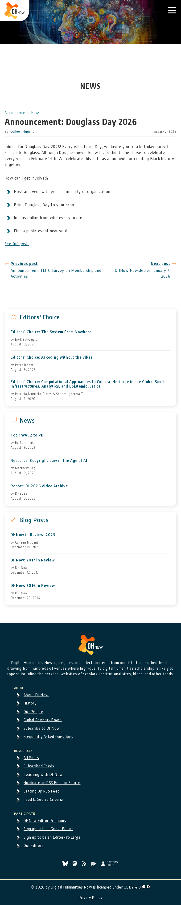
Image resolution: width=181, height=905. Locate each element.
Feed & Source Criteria (43, 799)
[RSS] (84, 864)
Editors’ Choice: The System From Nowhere (51, 332)
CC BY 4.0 (132, 887)
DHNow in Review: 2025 (33, 535)
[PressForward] (94, 864)
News (35, 113)
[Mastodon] (75, 864)
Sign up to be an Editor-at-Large (52, 837)
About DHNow (36, 695)
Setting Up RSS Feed (42, 791)
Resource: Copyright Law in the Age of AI (49, 460)
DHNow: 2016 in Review (33, 585)
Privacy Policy (91, 897)
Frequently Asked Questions (48, 736)
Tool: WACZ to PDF (28, 435)
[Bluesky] (65, 864)
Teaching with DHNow (43, 774)
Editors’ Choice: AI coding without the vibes (51, 357)
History (30, 703)
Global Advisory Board (43, 719)
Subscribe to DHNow (42, 728)
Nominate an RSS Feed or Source (52, 782)
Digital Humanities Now (71, 887)
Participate (24, 813)
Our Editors (34, 845)
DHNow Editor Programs (45, 820)
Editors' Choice (40, 316)
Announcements (17, 113)
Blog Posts (34, 519)
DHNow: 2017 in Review (33, 560)
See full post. (17, 243)
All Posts (31, 757)
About (19, 687)
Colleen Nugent (22, 131)
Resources (23, 750)
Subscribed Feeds (39, 766)
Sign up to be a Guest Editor (48, 828)
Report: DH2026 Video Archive (39, 486)
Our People (33, 711)
